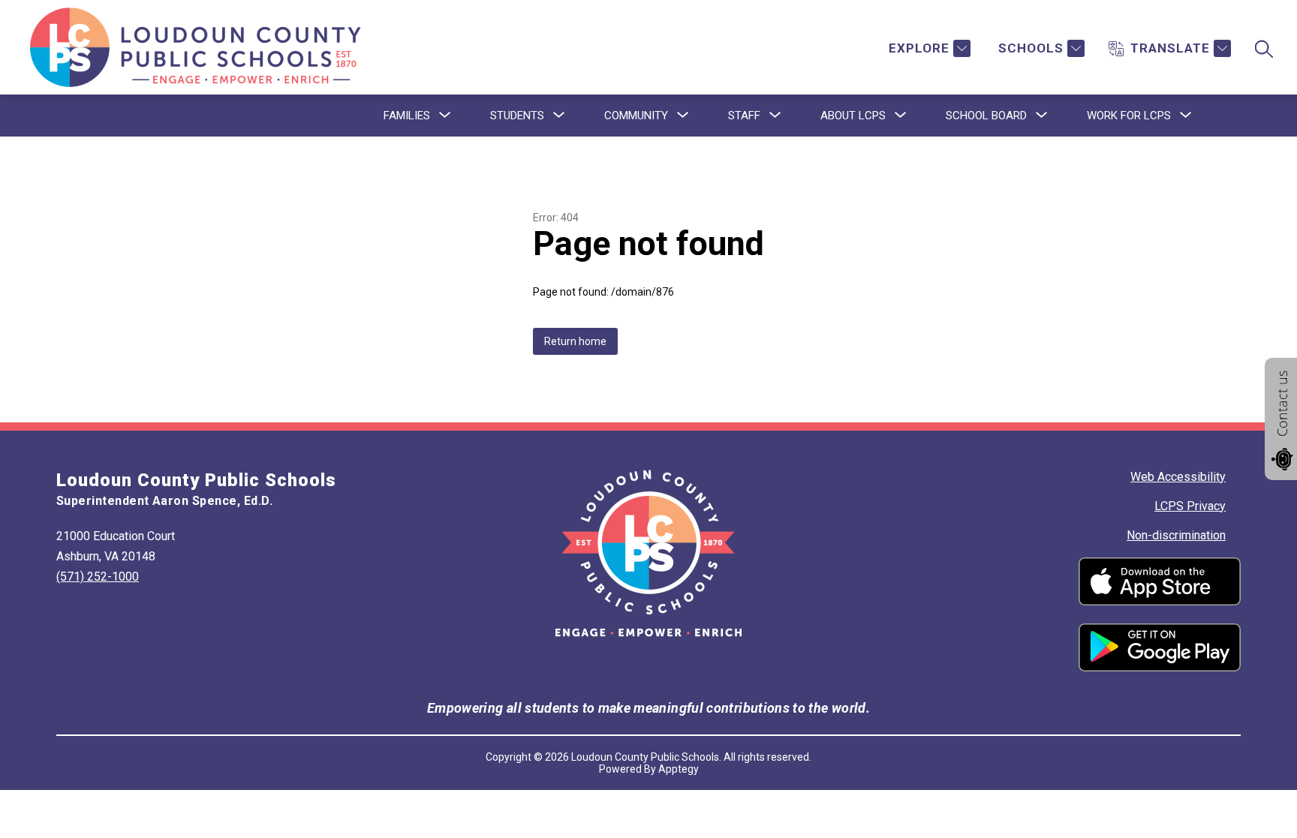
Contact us (1282, 404)
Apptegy (678, 769)
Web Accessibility (1178, 477)
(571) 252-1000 (97, 576)
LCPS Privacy (1190, 506)
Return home (575, 341)
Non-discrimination (1176, 535)
